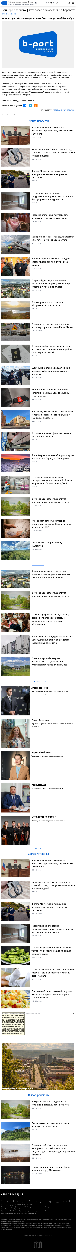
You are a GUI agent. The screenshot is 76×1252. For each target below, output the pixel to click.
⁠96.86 (55, 3)
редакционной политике (64, 110)
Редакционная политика (28, 1214)
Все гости (38, 848)
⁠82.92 (49, 3)
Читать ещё (39, 564)
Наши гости (39, 681)
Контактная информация (12, 1214)
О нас (2, 1214)
